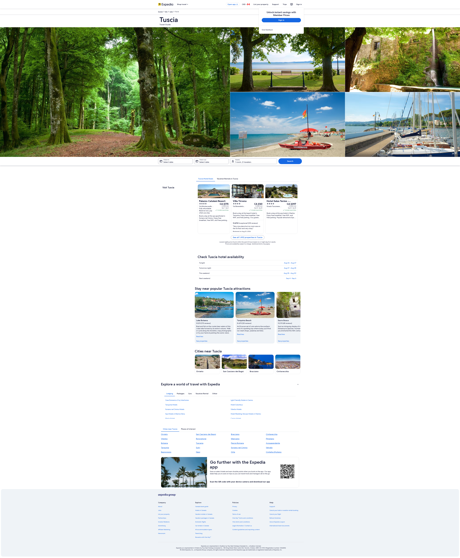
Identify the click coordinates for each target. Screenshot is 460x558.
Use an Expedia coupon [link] (277, 522)
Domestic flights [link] (200, 522)
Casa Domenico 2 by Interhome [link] (177, 400)
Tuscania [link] (199, 443)
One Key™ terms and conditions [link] (242, 518)
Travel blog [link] (198, 533)
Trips (285, 4)
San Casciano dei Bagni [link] (206, 434)
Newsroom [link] (161, 533)
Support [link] (272, 506)
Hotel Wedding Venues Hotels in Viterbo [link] (246, 414)
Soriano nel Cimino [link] (239, 447)
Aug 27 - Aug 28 (290, 268)
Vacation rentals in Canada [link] (203, 514)
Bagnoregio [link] (166, 452)
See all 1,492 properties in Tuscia (247, 237)
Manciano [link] (235, 438)
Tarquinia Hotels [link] (171, 405)
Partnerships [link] (162, 518)
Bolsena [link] (164, 443)
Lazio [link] (171, 12)
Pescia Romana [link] (237, 443)
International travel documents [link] (279, 526)
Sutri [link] (198, 447)
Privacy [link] (234, 506)
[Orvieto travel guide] (207, 364)
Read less (199, 336)
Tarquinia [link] (165, 447)
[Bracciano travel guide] (261, 364)
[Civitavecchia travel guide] (288, 364)
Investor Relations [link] (164, 522)
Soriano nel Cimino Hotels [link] (174, 409)
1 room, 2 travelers (243, 162)
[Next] (300, 318)
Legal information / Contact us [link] (242, 526)
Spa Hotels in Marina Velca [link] (175, 414)
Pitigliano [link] (270, 438)
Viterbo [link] (164, 438)
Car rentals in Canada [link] (202, 526)
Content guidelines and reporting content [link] (246, 530)
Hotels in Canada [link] (200, 510)
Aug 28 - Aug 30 (290, 273)
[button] (230, 384)
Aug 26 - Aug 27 (290, 263)
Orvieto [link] (164, 434)
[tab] (205, 178)
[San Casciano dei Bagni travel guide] (234, 364)
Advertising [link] (162, 526)
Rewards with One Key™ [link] (203, 537)
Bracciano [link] (235, 434)
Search (290, 161)
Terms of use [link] (236, 514)
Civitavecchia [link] (271, 434)
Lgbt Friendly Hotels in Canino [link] (242, 400)
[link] (281, 29)
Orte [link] (233, 452)
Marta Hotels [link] (170, 418)
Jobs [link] (159, 510)
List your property (260, 4)
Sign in (299, 4)
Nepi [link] (198, 452)
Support (275, 4)
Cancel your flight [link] (275, 514)
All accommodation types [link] (203, 530)
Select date (168, 162)
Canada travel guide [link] (201, 506)
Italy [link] (166, 12)
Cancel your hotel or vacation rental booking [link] (284, 510)
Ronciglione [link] (201, 438)
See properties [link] (201, 341)
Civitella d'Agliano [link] (274, 452)
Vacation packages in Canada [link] (204, 518)
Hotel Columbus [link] (237, 405)
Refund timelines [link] (275, 518)
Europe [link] (160, 12)
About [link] (160, 506)
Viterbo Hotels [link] (236, 409)
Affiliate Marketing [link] (164, 530)
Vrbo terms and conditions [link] (241, 522)
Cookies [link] (235, 510)
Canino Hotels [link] (236, 418)
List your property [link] (164, 514)
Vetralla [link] (269, 447)
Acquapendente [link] (273, 443)
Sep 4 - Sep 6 (291, 278)
